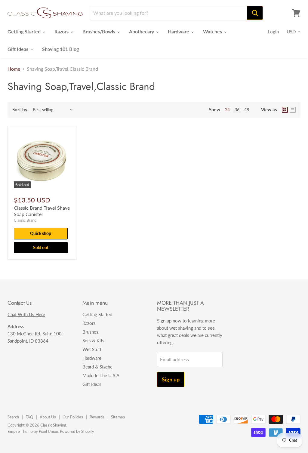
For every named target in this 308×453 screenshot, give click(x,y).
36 (237, 109)
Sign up (171, 379)
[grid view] (285, 110)
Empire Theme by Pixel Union (33, 431)
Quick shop (40, 233)
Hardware (179, 31)
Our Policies (73, 416)
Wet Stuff (91, 349)
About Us (48, 416)
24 (227, 109)
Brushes (90, 331)
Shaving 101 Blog (60, 49)
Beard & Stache (97, 366)
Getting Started (25, 31)
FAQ (29, 416)
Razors (62, 31)
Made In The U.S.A (100, 375)
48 (246, 109)
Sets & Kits (93, 340)
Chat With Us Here (26, 314)
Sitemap (118, 416)
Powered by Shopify (77, 431)
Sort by (19, 109)
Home (14, 69)
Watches (213, 31)
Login (273, 31)
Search (13, 416)
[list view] (293, 110)
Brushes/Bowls (99, 31)
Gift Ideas (18, 49)
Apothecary (142, 31)
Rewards (97, 416)
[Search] (255, 13)
